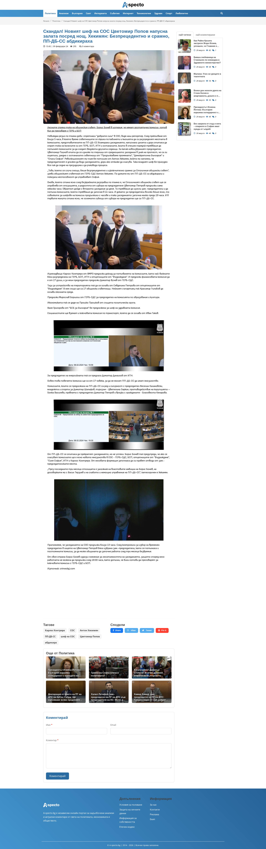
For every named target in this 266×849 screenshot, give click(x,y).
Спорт (169, 13)
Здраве (158, 13)
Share (118, 630)
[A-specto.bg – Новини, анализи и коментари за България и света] (51, 806)
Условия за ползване (130, 804)
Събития (115, 13)
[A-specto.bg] (133, 5)
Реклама (154, 814)
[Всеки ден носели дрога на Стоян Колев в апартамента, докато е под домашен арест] (184, 96)
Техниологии (144, 13)
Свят (88, 13)
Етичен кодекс (127, 826)
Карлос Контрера (55, 630)
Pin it (163, 630)
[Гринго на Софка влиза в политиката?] (109, 667)
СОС (72, 630)
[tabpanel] (200, 89)
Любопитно (182, 13)
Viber (133, 630)
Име (49, 724)
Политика (50, 13)
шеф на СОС (68, 636)
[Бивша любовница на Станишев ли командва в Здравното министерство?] (184, 63)
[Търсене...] (222, 13)
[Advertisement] (75, 592)
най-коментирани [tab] (205, 34)
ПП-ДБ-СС (50, 636)
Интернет (128, 13)
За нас (153, 804)
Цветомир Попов (90, 636)
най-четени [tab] (185, 34)
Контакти (155, 809)
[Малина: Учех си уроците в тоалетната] (184, 78)
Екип (152, 819)
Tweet (148, 630)
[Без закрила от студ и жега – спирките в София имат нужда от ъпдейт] (184, 129)
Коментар (52, 740)
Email (113, 724)
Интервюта (100, 13)
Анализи (64, 13)
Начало (46, 21)
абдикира (51, 642)
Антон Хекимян (89, 630)
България (77, 13)
